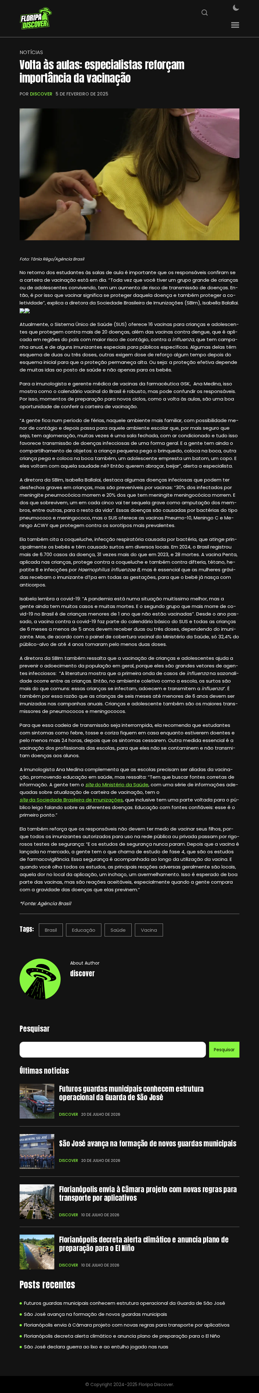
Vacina (149, 930)
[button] (235, 25)
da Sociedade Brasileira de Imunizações (71, 799)
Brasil (51, 930)
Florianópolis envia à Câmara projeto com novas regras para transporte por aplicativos (148, 1193)
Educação (83, 930)
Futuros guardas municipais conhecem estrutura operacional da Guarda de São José (131, 1093)
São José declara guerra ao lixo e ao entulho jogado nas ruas (96, 1346)
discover (41, 94)
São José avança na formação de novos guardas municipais (147, 1143)
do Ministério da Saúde (116, 784)
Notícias (31, 52)
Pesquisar (35, 1028)
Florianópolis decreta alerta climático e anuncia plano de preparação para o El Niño (143, 1244)
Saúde (118, 930)
